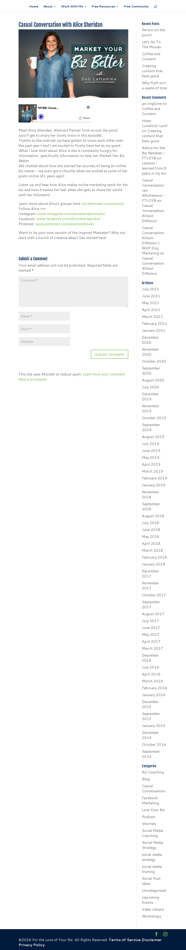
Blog (146, 778)
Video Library (153, 909)
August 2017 (153, 613)
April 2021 (151, 309)
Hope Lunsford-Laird (154, 123)
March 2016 (152, 680)
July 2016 (150, 667)
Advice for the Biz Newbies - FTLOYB (153, 152)
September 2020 (151, 370)
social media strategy (152, 857)
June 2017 (151, 627)
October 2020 (154, 361)
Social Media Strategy (152, 845)
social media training (152, 869)
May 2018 (150, 536)
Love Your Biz (153, 809)
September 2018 (151, 506)
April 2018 (151, 543)
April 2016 (151, 674)
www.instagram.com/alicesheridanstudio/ (71, 213)
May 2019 (150, 457)
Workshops (151, 916)
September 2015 (151, 716)
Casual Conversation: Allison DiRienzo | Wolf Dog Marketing (153, 240)
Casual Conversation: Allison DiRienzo (153, 213)
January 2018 (153, 564)
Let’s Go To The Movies (151, 44)
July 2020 (150, 386)
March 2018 (152, 550)
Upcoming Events (150, 900)
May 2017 (150, 634)
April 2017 (151, 641)
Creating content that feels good (152, 70)
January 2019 (153, 484)
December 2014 (150, 735)
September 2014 (151, 754)
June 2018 (151, 529)
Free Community (136, 6)
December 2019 (150, 396)
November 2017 (150, 585)
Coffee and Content (151, 56)
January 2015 (153, 725)
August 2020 (153, 380)
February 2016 (154, 687)
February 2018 (154, 557)
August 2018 (153, 515)
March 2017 (152, 648)
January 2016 (153, 694)
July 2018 (150, 522)
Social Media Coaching (152, 833)
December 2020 (150, 340)
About (47, 6)
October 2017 (154, 594)
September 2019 (151, 427)
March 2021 (152, 316)
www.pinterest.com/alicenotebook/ (64, 223)
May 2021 (150, 302)
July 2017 (150, 620)
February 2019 (154, 478)
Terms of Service (125, 939)
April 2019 (151, 464)
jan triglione (152, 103)
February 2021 (154, 323)
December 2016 (150, 658)
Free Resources (103, 6)
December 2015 (150, 704)
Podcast (148, 816)
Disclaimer (151, 939)
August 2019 (153, 436)
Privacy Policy (32, 944)
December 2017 (150, 573)
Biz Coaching (153, 772)
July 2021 (150, 288)
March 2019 (152, 471)
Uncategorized (154, 890)
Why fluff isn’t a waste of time (154, 85)
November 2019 (150, 408)
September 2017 (151, 604)
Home (33, 6)
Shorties (149, 823)
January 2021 (153, 330)
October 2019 (154, 417)
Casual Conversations (154, 788)
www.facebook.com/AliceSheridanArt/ (68, 218)
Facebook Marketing (150, 800)
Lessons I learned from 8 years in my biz (154, 168)
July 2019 (150, 443)
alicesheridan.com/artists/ (103, 203)
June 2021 (151, 295)
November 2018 (150, 494)
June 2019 (151, 450)
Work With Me (72, 6)
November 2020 (150, 352)
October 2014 (154, 744)
